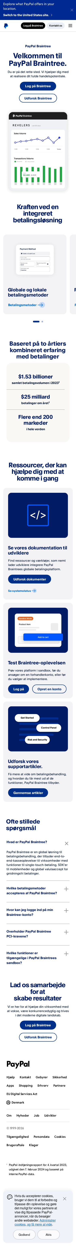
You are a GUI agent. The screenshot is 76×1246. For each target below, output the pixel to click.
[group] (34, 274)
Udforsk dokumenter (29, 579)
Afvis (48, 1235)
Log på (18, 689)
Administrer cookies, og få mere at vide (35, 1222)
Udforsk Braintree (38, 98)
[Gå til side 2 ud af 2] (42, 321)
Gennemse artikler (28, 793)
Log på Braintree (38, 86)
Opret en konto (49, 689)
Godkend (24, 1235)
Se (19, 590)
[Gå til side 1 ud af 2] (36, 321)
